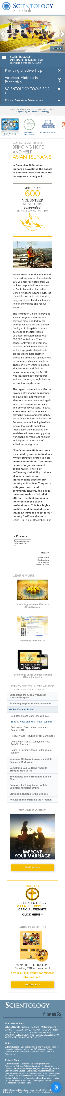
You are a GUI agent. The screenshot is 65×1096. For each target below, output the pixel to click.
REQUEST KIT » (32, 984)
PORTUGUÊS (34, 1037)
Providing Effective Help (23, 70)
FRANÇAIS (18, 1030)
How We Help (10, 134)
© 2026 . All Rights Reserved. (31, 1090)
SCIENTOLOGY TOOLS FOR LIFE (27, 91)
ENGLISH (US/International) (17, 1027)
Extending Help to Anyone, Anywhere (30, 703)
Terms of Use (38, 1092)
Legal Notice (50, 1092)
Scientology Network (40, 1064)
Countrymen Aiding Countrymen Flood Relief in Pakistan (30, 743)
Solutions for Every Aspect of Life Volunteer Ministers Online (28, 786)
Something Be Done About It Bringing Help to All (28, 769)
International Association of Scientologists (23, 1073)
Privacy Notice (9, 1092)
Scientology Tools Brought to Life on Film (30, 778)
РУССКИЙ (46, 1030)
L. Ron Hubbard (12, 1047)
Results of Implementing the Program (31, 799)
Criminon (40, 1076)
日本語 (37, 1030)
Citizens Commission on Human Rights (28, 1081)
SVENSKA (9, 1035)
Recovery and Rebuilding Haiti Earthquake (33, 735)
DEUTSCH (29, 1032)
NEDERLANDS (15, 1032)
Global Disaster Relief (21, 709)
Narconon (50, 1076)
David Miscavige (23, 1068)
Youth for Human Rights (32, 1080)
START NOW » (32, 867)
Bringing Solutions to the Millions (29, 794)
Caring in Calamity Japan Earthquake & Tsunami (31, 751)
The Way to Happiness (29, 133)
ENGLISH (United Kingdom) (43, 1027)
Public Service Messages (24, 100)
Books (42, 1049)
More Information (21, 1051)
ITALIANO (22, 1037)
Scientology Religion (14, 1066)
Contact (34, 1051)
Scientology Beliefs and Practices (35, 1047)
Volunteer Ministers (23, 1049)
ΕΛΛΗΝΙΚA (11, 1037)
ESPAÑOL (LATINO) (25, 1035)
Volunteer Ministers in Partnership (21, 80)
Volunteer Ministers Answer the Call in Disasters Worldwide (31, 760)
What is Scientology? (33, 1066)
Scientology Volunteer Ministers (40, 1071)
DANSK (8, 1030)
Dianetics (25, 1064)
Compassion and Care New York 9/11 (30, 716)
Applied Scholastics (48, 132)
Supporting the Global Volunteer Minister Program (28, 696)
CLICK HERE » (32, 914)
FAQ (36, 1049)
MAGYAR (38, 1032)
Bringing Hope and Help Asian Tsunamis (32, 721)
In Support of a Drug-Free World (38, 1078)
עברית (28, 1029)
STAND (9, 1076)
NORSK (47, 1032)
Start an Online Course (15, 1071)
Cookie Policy (24, 1092)
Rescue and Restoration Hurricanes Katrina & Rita (29, 728)
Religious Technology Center (45, 1068)
